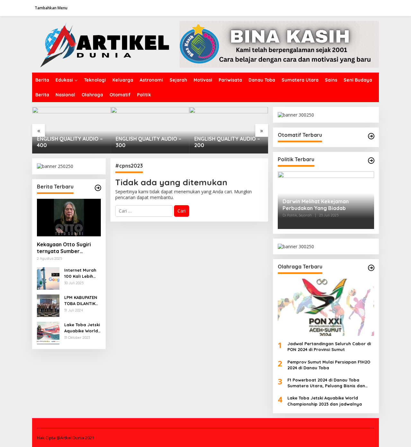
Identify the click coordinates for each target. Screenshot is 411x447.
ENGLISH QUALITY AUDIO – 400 (70, 142)
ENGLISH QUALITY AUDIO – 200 (227, 142)
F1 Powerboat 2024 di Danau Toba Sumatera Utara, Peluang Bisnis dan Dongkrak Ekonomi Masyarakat (326, 383)
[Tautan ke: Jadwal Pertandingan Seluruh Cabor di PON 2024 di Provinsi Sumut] (326, 307)
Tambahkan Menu (51, 8)
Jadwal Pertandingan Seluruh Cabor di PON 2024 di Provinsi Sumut (329, 346)
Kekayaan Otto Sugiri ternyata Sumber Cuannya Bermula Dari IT (67, 248)
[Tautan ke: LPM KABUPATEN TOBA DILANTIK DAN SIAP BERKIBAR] (48, 305)
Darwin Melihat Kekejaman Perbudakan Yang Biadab (316, 204)
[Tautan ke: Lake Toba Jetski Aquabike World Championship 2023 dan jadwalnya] (48, 332)
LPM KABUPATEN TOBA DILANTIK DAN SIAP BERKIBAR (80, 300)
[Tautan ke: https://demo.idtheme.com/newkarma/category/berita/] (98, 188)
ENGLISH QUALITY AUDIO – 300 (148, 142)
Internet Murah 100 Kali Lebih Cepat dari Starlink (80, 273)
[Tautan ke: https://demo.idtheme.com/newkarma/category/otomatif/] (371, 136)
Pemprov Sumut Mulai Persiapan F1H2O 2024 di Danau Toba (328, 364)
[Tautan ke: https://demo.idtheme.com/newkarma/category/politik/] (371, 160)
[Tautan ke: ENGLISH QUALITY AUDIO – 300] (150, 130)
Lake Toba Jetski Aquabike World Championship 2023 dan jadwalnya (82, 327)
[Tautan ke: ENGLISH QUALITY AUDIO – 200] (228, 130)
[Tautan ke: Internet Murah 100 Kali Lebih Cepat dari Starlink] (48, 278)
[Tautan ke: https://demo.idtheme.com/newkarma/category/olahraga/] (371, 268)
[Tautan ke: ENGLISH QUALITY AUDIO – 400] (71, 130)
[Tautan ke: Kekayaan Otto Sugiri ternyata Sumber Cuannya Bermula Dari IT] (69, 218)
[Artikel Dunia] (105, 44)
